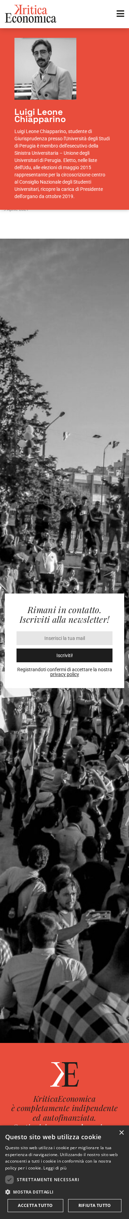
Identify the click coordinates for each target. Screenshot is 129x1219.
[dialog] (64, 1172)
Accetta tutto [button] (35, 1205)
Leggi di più (54, 1168)
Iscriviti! (64, 655)
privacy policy (64, 674)
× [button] (121, 1132)
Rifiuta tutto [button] (94, 1205)
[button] (64, 1192)
